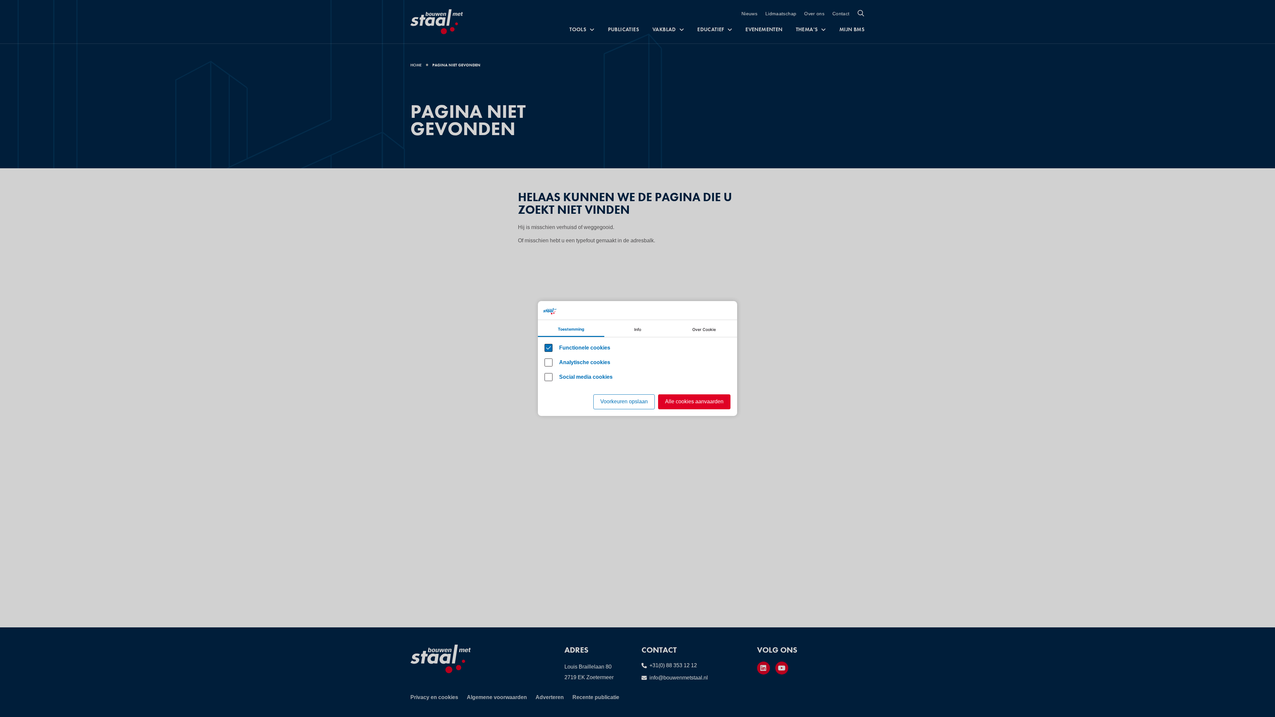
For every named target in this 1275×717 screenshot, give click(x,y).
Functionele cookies (584, 348)
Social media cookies (586, 377)
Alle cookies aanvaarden (694, 401)
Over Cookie (704, 329)
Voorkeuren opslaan (624, 401)
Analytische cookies (584, 362)
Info (637, 329)
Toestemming (571, 329)
